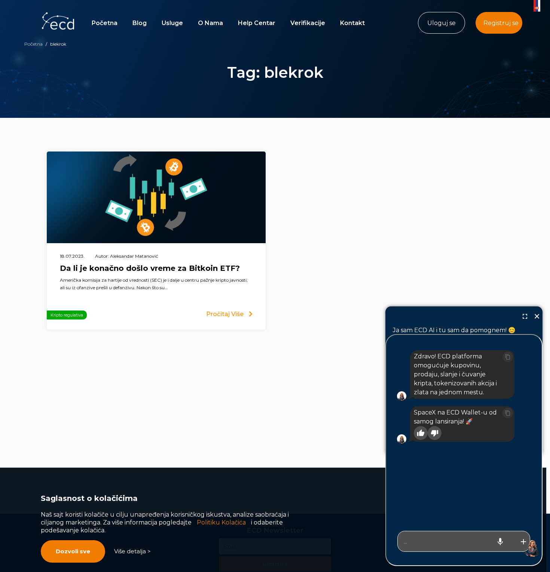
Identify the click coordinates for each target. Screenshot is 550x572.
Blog (139, 23)
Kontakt (352, 23)
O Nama (210, 23)
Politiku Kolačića (221, 522)
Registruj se (501, 23)
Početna (104, 23)
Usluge (172, 23)
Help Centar (256, 23)
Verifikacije (307, 23)
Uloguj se (441, 23)
